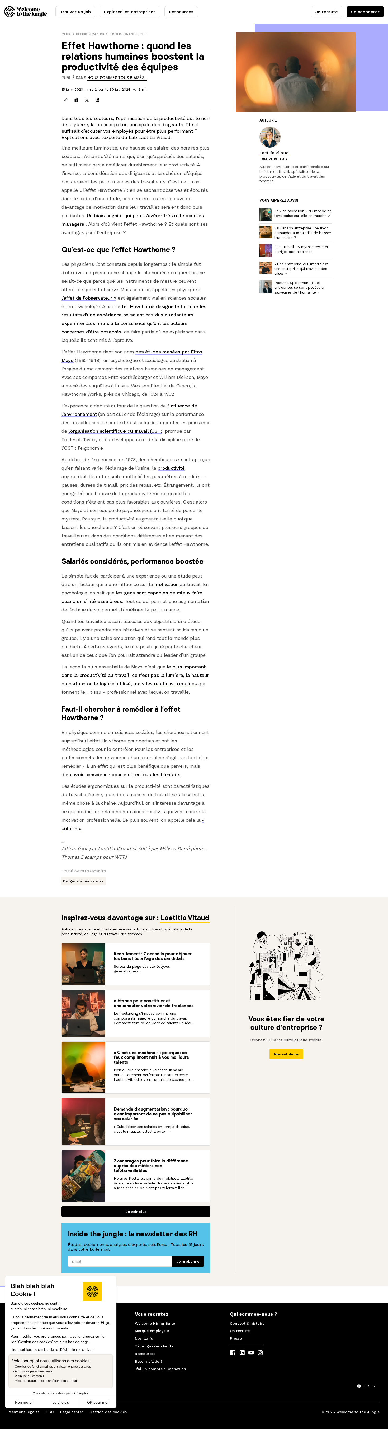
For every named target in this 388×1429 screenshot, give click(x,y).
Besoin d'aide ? (149, 1361)
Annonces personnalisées (33, 1371)
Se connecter (365, 11)
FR (366, 1386)
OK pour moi (97, 1402)
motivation (166, 584)
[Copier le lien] (65, 100)
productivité (171, 468)
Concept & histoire (247, 1323)
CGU (50, 1412)
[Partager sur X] (87, 100)
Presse (236, 1338)
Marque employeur (152, 1331)
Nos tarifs (144, 1338)
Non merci (23, 1402)
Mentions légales (23, 1412)
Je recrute (326, 11)
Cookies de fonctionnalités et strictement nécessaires (53, 1367)
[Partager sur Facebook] (76, 100)
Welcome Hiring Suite (155, 1323)
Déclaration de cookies (76, 1350)
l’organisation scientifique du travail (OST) (115, 431)
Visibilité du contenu (29, 1376)
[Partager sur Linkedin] (97, 100)
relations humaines (175, 683)
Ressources (181, 11)
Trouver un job (75, 11)
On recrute (240, 1331)
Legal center (71, 1412)
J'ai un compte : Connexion (160, 1369)
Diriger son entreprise (127, 34)
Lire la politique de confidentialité (34, 1350)
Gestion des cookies (108, 1412)
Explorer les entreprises (130, 11)
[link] (117, 78)
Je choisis (61, 1402)
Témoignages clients (154, 1346)
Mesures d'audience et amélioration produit (46, 1381)
